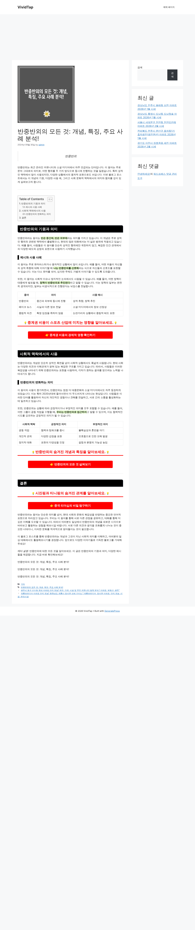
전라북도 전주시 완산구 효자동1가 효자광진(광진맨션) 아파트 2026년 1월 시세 (156, 134)
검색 (139, 67)
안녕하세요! (143, 173)
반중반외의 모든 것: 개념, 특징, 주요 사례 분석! (42, 587)
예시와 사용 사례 (34, 207)
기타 (23, 584)
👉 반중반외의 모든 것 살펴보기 (70, 464)
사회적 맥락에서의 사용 (34, 210)
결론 (24, 217)
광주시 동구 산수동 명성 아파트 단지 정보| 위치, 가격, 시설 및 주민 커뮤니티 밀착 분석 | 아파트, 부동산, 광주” (70, 590)
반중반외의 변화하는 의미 (38, 214)
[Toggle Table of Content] (48, 199)
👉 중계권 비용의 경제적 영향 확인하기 (70, 335)
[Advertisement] (97, 36)
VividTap (25, 7)
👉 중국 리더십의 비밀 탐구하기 (70, 505)
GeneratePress (112, 611)
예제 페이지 (169, 7)
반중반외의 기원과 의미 (33, 203)
